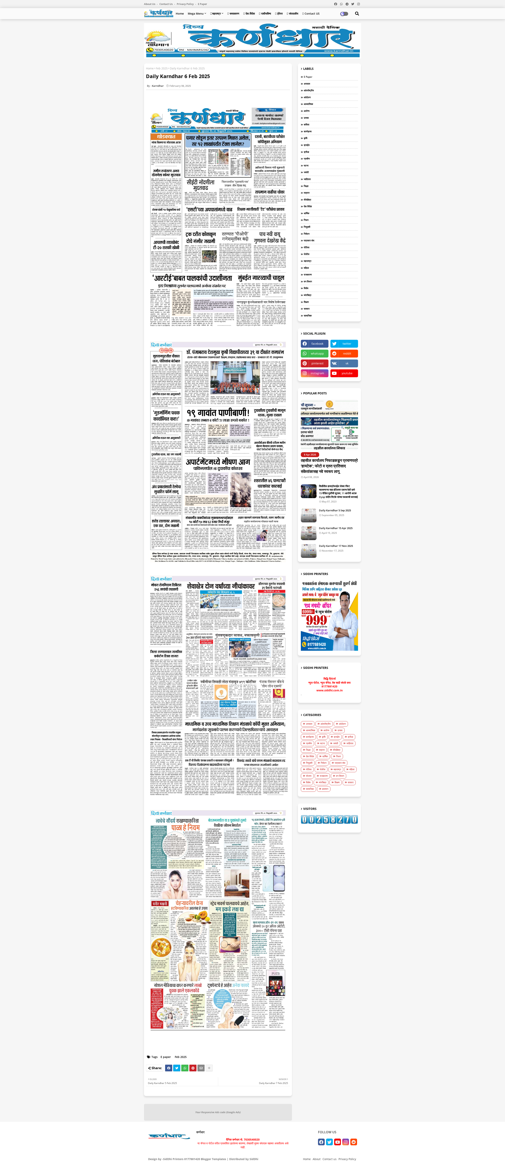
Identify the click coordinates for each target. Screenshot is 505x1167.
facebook (317, 343)
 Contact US (311, 13)
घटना (306, 165)
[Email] (201, 1068)
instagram (317, 373)
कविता (306, 124)
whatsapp (317, 353)
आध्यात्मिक (308, 104)
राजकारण (308, 274)
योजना (308, 776)
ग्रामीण (307, 158)
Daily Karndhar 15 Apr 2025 (336, 528)
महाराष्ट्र (307, 261)
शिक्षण (306, 302)
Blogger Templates (213, 1159)
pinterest (317, 363)
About (317, 1159)
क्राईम (307, 145)
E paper (202, 4)
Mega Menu (196, 13)
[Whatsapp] (184, 1068)
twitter (347, 343)
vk (347, 363)
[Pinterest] (192, 1068)
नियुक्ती (307, 227)
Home (180, 13)
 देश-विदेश (249, 13)
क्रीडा (306, 152)
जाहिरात (307, 179)
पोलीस (306, 254)
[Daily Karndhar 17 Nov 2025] (309, 551)
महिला (306, 268)
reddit (347, 353)
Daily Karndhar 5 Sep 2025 (335, 510)
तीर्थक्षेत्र (307, 199)
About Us (150, 4)
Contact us (166, 4)
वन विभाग (308, 281)
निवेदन (307, 233)
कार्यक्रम (307, 131)
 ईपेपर (279, 13)
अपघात (307, 83)
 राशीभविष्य (265, 13)
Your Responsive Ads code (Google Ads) (218, 1112)
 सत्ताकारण (233, 13)
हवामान (325, 789)
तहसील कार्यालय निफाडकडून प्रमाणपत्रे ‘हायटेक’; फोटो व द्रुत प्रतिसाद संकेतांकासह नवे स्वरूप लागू (329, 466)
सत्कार (307, 308)
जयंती (306, 172)
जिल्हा (306, 186)
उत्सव (306, 118)
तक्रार (307, 192)
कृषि (305, 138)
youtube (347, 373)
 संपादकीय (292, 13)
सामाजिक (308, 315)
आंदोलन (307, 97)
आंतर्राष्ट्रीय (309, 90)
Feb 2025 (162, 68)
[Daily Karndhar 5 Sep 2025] (309, 515)
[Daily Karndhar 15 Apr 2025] (309, 533)
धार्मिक (306, 213)
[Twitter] (176, 1068)
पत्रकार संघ (309, 240)
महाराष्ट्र (215, 13)
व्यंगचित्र (307, 295)
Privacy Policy (185, 4)
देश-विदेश (308, 206)
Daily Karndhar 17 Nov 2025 (336, 546)
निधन (306, 220)
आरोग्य (307, 111)
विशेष (306, 288)
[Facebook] (168, 1068)
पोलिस (306, 247)
